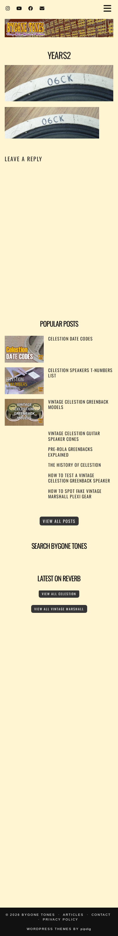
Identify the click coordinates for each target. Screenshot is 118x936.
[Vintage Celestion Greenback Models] (24, 423)
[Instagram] (8, 7)
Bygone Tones (38, 914)
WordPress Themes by (59, 929)
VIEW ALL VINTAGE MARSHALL (59, 609)
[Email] (42, 7)
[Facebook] (30, 7)
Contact (101, 914)
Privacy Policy (60, 919)
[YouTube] (19, 7)
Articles (73, 914)
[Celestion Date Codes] (24, 360)
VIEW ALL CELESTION (59, 593)
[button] (109, 8)
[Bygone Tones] (59, 19)
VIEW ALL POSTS (59, 521)
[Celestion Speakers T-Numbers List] (24, 392)
